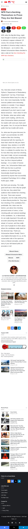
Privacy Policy (5, 510)
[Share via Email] (3, 31)
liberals (11, 257)
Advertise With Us (6, 505)
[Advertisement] (14, 391)
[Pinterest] (13, 27)
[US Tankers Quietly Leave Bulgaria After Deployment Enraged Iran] (5, 421)
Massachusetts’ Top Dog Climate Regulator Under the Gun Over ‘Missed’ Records (17, 427)
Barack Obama (14, 251)
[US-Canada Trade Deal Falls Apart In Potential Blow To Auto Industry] (5, 362)
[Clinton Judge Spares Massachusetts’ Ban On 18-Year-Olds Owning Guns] (5, 435)
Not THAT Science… (6, 318)
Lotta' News (3, 495)
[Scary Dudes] (5, 414)
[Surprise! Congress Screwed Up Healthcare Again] (5, 449)
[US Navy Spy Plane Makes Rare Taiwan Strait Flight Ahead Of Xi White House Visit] (5, 442)
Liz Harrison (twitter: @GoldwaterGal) (10, 21)
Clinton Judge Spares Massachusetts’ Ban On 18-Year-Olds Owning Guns (17, 434)
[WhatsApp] (24, 27)
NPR (18, 257)
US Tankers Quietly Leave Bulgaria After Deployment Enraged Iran (17, 420)
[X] (8, 27)
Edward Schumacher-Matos (14, 254)
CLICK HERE (14, 338)
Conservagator (4, 490)
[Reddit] (19, 27)
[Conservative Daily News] (10, 2)
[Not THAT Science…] (7, 313)
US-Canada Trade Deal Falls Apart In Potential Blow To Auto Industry (18, 362)
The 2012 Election (14, 261)
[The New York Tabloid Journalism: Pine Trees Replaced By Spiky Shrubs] (7, 296)
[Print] (8, 31)
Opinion (7, 6)
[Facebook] (3, 27)
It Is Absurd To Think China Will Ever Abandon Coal (20, 319)
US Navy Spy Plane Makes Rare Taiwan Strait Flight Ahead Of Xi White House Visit (18, 442)
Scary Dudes (13, 412)
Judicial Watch (4, 492)
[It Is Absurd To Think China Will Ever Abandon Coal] (21, 313)
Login (3, 508)
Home (3, 6)
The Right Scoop (4, 497)
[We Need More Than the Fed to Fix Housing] (21, 296)
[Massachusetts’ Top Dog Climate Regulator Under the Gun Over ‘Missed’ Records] (5, 428)
